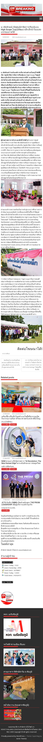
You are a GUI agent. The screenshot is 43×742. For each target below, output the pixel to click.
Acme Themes (21, 738)
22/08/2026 (6, 414)
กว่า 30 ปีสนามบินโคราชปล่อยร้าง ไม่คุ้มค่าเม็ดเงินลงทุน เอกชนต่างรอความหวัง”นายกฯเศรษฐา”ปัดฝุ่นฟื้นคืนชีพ (32, 365)
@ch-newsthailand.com (19, 37)
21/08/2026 (6, 458)
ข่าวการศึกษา (6, 354)
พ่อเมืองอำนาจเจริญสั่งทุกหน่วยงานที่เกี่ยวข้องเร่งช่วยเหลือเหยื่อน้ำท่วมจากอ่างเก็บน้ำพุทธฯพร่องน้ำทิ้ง (11, 363)
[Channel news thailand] (21, 15)
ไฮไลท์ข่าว (13, 424)
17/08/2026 (6, 500)
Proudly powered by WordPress (13, 736)
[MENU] (40, 18)
